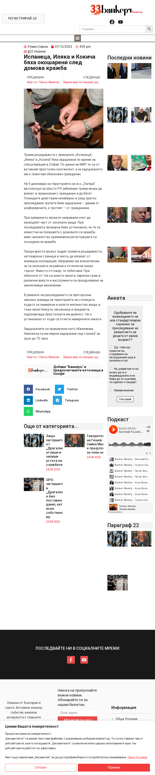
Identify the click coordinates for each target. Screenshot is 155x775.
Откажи (41, 767)
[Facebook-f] (71, 660)
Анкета (116, 298)
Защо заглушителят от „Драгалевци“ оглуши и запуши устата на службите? (58, 450)
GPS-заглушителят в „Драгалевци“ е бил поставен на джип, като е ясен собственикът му (58, 498)
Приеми (114, 767)
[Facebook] (112, 22)
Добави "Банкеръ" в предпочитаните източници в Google (78, 370)
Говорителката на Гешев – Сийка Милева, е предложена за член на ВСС (99, 444)
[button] (77, 38)
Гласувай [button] (125, 399)
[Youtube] (120, 22)
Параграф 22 (123, 525)
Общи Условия (137, 757)
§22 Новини (37, 51)
